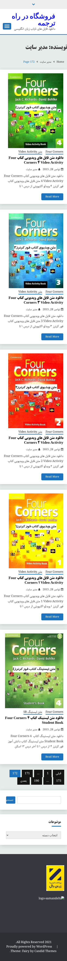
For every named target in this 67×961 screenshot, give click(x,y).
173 (58, 780)
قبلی (58, 773)
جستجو (10, 800)
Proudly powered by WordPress (29, 946)
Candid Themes (45, 951)
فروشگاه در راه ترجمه (33, 19)
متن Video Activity (30, 152)
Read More (52, 196)
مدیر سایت (31, 169)
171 (27, 773)
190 (36, 780)
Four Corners (54, 152)
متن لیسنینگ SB (32, 712)
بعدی (23, 780)
